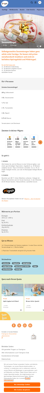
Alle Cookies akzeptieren (22, 390)
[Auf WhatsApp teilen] (25, 325)
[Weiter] (40, 142)
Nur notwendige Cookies (22, 384)
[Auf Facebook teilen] (14, 325)
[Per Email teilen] (30, 325)
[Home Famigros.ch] (4, 4)
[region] (22, 377)
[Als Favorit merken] (21, 310)
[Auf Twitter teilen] (19, 325)
